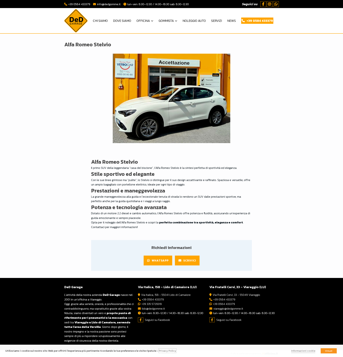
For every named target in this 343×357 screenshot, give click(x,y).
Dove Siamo (122, 20)
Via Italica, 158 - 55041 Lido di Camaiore (166, 295)
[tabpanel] (171, 98)
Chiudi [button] (328, 351)
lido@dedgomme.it (153, 308)
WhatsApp (160, 260)
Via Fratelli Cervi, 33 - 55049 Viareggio (236, 295)
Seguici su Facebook (157, 320)
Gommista (166, 20)
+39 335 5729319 (151, 304)
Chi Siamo (100, 20)
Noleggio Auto (194, 20)
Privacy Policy (167, 351)
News (231, 20)
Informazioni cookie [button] (303, 351)
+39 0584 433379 (79, 4)
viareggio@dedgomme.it (228, 308)
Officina (143, 20)
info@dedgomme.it (109, 4)
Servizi (216, 20)
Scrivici (189, 260)
